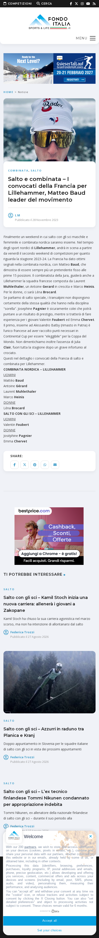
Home (8, 92)
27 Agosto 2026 (38, 637)
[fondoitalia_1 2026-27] (49, 68)
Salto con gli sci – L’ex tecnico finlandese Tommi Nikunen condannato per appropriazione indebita (46, 798)
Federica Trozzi (22, 632)
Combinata (18, 170)
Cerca (46, 3)
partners (30, 847)
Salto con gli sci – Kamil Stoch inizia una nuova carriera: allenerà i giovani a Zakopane (45, 604)
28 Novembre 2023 (45, 220)
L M (17, 215)
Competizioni (20, 3)
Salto (36, 170)
